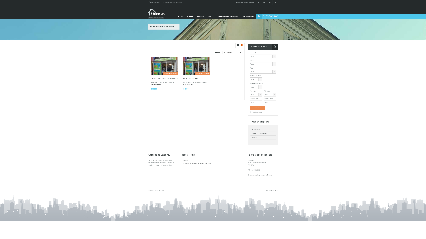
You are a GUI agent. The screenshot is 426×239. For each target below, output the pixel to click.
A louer (190, 16)
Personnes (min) (255, 76)
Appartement (256, 129)
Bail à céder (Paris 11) (190, 78)
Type (251, 68)
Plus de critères (257, 112)
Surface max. (268, 99)
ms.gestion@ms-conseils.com (262, 175)
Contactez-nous (248, 16)
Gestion (211, 16)
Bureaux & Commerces (259, 133)
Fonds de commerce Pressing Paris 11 (164, 78)
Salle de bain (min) (256, 83)
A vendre (200, 16)
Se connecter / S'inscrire (246, 3)
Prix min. (253, 91)
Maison (254, 137)
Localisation (254, 53)
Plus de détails (156, 84)
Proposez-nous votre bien (228, 16)
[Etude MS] (157, 13)
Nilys (276, 190)
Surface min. (254, 99)
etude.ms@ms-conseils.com (172, 2)
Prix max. (267, 91)
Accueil (180, 16)
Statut (252, 60)
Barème (185, 160)
